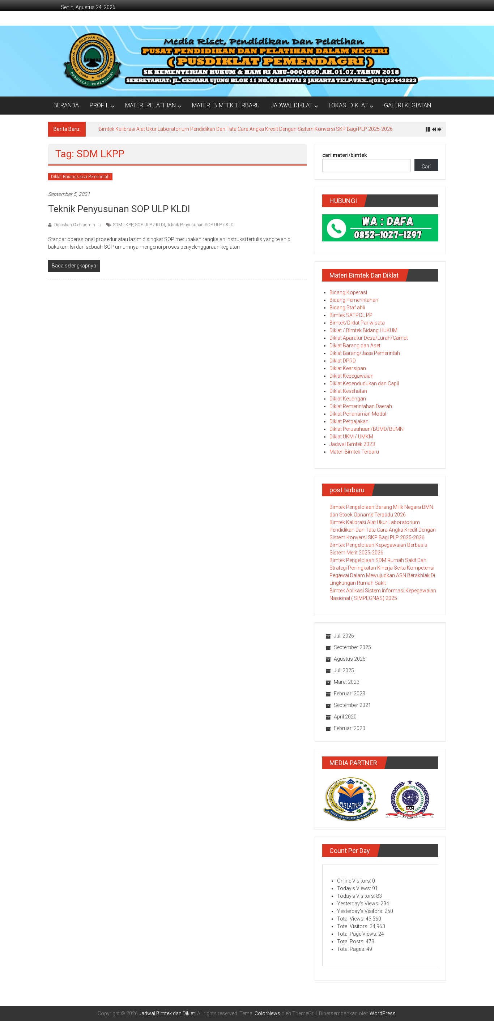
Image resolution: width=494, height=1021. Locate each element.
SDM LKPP (123, 224)
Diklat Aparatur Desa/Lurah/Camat (368, 338)
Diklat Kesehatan (348, 391)
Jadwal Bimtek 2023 (352, 444)
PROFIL (99, 105)
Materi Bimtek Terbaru (354, 452)
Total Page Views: (357, 934)
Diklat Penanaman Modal (357, 414)
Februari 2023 (349, 693)
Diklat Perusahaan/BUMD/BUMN (366, 429)
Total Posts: (351, 941)
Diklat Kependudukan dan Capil (364, 383)
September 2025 (352, 647)
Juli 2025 (344, 670)
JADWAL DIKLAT (291, 105)
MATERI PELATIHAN (150, 105)
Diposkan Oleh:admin (74, 224)
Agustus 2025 (350, 659)
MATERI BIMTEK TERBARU (226, 105)
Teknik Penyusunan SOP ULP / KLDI (201, 224)
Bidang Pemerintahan (353, 300)
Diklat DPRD (342, 361)
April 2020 (345, 717)
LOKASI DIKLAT (348, 105)
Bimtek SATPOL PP (350, 315)
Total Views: (351, 919)
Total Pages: (351, 949)
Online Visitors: (354, 881)
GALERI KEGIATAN (407, 105)
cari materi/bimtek (344, 155)
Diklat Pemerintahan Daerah (360, 406)
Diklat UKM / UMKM (351, 436)
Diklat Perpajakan (349, 421)
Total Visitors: (353, 926)
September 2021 (352, 705)
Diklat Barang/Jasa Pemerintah (80, 176)
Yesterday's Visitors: (360, 911)
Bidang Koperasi (348, 292)
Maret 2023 (346, 682)
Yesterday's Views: (358, 903)
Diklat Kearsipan (347, 368)
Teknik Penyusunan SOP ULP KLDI (119, 208)
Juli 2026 (344, 636)
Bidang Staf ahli (347, 307)
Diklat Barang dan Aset (354, 345)
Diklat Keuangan (347, 399)
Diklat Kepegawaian (351, 376)
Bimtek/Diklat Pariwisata (357, 323)
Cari (426, 167)
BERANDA (66, 105)
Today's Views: (354, 888)
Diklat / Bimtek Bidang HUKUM (363, 330)
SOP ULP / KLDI (150, 224)
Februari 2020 (349, 728)
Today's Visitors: (356, 896)
